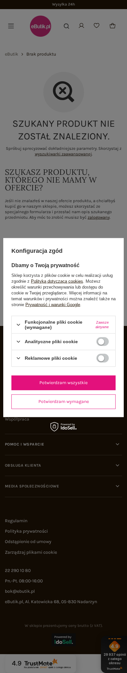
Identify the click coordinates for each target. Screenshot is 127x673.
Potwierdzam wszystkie (63, 382)
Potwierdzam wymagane (63, 401)
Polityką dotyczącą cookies (57, 281)
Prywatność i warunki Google (52, 304)
